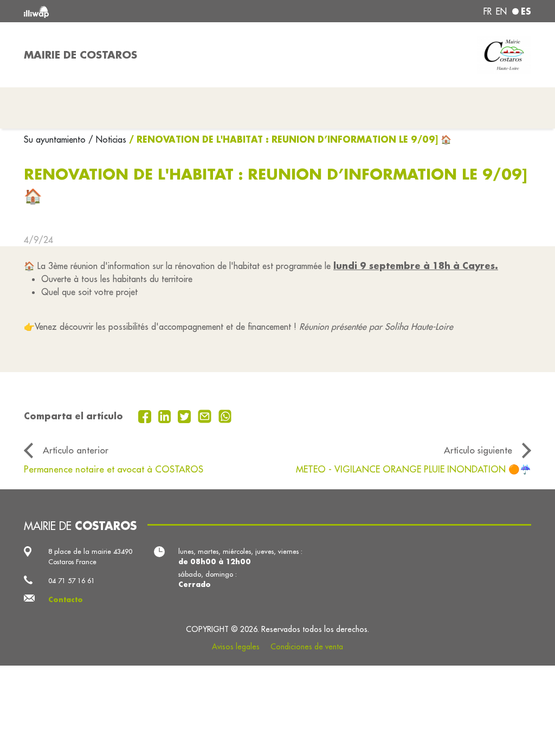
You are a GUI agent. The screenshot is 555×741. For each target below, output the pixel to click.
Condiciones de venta (306, 646)
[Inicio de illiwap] (125, 11)
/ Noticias (107, 139)
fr (487, 11)
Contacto (65, 599)
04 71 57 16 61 (71, 580)
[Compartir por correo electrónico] (206, 415)
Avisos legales (236, 646)
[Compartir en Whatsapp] (225, 415)
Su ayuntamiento (56, 139)
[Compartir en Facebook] (146, 415)
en (501, 11)
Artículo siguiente (478, 450)
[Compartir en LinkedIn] (166, 415)
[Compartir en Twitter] (186, 415)
